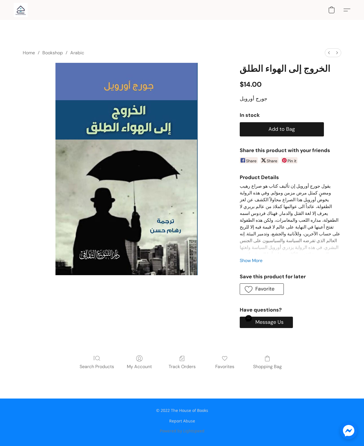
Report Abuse (182, 421)
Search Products (97, 367)
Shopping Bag (267, 367)
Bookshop (52, 53)
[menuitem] (329, 53)
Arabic (77, 53)
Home (29, 53)
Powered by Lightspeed (182, 430)
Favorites (224, 367)
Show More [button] (251, 261)
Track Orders (182, 367)
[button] (21, 10)
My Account (139, 367)
